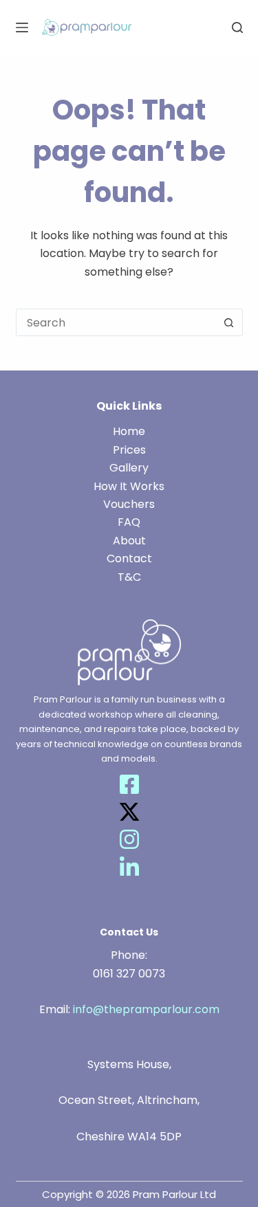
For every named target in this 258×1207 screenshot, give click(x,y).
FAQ (129, 522)
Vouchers (129, 504)
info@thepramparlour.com (146, 1009)
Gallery (129, 468)
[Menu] (22, 27)
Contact (129, 558)
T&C (129, 577)
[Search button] (229, 322)
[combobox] (116, 322)
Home (129, 431)
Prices (129, 450)
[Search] (237, 27)
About (129, 541)
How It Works (129, 486)
